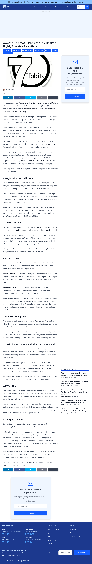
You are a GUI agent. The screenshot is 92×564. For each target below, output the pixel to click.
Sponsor (50, 533)
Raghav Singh (65, 396)
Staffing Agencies (8, 53)
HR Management (39, 50)
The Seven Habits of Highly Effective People (35, 161)
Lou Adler (11, 89)
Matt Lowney (65, 385)
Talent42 (28, 537)
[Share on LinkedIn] (8, 97)
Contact (50, 537)
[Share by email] (42, 97)
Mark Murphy (65, 413)
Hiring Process (16, 50)
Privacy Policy (74, 529)
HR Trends (47, 50)
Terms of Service (75, 533)
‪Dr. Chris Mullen (66, 404)
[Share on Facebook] (19, 97)
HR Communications (27, 50)
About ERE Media (53, 529)
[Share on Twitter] (30, 97)
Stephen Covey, (51, 144)
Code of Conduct (75, 537)
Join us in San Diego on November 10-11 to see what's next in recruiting (46, 2)
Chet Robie (64, 377)
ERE (3, 529)
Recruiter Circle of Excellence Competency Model (37, 103)
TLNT (4, 537)
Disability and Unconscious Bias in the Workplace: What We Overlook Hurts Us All (75, 392)
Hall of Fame (51, 544)
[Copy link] (53, 97)
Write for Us (51, 540)
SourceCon (29, 529)
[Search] (87, 7)
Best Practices (7, 50)
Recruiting (55, 50)
